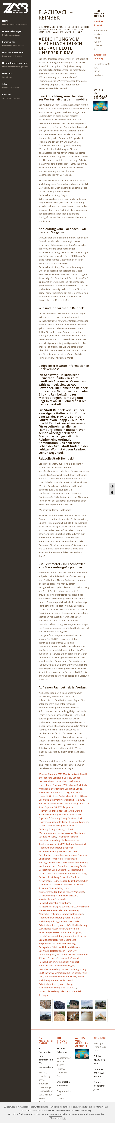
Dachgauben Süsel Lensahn (52, 869)
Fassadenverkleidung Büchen (53, 969)
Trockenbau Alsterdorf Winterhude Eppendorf (62, 843)
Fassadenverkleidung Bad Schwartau (57, 987)
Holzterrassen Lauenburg (66, 880)
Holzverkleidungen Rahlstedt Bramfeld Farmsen (63, 821)
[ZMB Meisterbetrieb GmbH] (15, 8)
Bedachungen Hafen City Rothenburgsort (60, 932)
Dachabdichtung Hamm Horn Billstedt (58, 895)
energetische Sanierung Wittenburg (57, 784)
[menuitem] (15, 22)
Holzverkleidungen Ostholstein (60, 976)
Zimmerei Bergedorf (72, 913)
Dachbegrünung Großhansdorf (66, 818)
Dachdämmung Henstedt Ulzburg (69, 873)
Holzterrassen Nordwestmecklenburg (58, 803)
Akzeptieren (55, 1118)
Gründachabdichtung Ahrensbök (55, 925)
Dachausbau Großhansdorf (68, 781)
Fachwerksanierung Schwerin (53, 851)
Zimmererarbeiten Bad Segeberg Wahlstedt (61, 891)
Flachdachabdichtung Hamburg (54, 902)
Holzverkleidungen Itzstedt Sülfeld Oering (60, 810)
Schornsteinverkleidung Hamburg (67, 799)
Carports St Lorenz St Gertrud (63, 958)
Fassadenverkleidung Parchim (73, 866)
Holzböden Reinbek (68, 836)
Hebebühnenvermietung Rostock (56, 847)
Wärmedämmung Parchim (52, 832)
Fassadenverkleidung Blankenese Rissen (59, 840)
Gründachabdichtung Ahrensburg (55, 983)
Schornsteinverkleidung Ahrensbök (56, 825)
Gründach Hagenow (59, 888)
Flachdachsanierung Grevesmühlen (56, 906)
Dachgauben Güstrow (50, 947)
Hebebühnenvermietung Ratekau (56, 917)
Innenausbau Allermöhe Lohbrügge (56, 965)
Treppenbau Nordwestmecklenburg (57, 943)
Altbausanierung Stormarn (65, 928)
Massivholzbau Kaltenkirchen (53, 899)
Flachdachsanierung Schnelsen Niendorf (59, 961)
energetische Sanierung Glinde (66, 788)
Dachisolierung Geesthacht (62, 939)
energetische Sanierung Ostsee (55, 777)
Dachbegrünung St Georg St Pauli (56, 829)
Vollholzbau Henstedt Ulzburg (54, 792)
